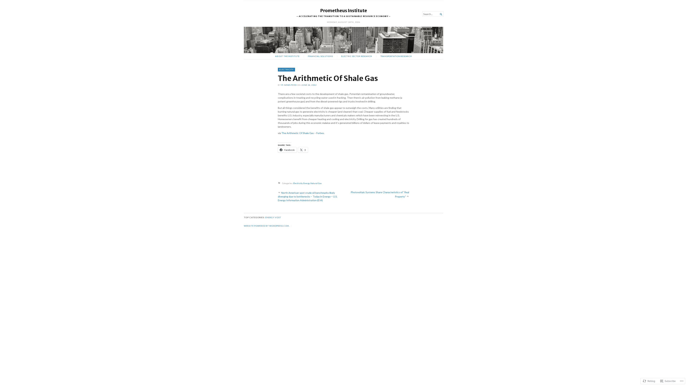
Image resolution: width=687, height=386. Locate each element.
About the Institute (287, 56)
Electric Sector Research (356, 56)
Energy (306, 183)
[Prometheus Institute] (343, 40)
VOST (278, 217)
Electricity (286, 69)
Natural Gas (316, 183)
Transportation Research (396, 56)
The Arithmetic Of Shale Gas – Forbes (302, 133)
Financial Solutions (320, 56)
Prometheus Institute (343, 10)
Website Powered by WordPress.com (266, 226)
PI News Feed (288, 85)
